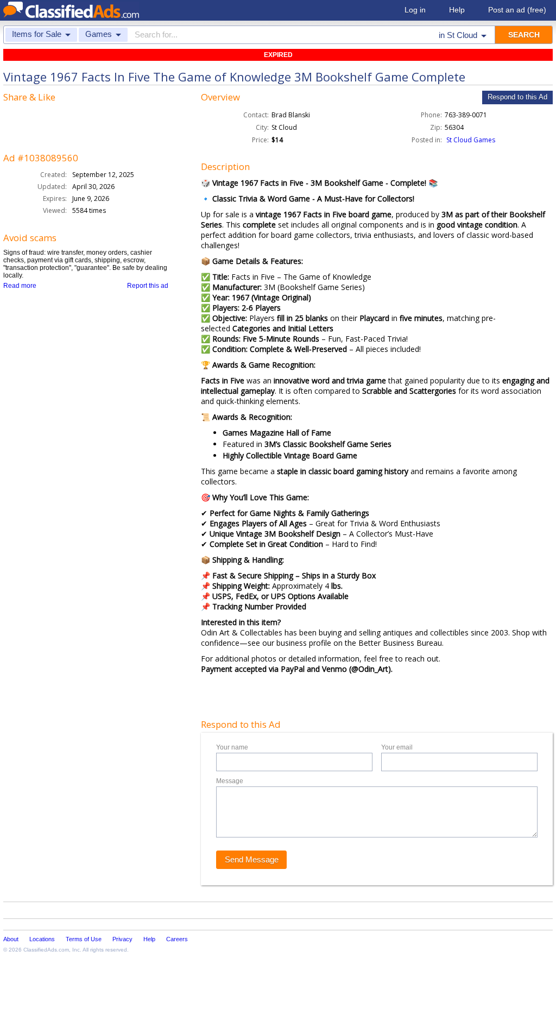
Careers (177, 939)
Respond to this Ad (517, 97)
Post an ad (517, 9)
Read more (19, 285)
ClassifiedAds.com (46, 950)
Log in (415, 9)
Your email (397, 747)
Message (229, 781)
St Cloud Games (470, 139)
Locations (42, 939)
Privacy (122, 939)
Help (457, 9)
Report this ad (147, 285)
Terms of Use (84, 939)
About (10, 939)
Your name (232, 747)
